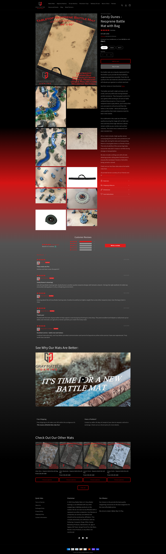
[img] (41, 260)
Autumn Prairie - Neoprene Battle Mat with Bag (94, 471)
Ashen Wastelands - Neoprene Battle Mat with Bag (70, 471)
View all (83, 488)
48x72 (119, 47)
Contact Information (41, 517)
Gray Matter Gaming (80, 552)
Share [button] (104, 198)
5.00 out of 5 (55, 244)
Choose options (47, 480)
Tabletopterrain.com (108, 175)
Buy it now (115, 66)
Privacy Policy (39, 511)
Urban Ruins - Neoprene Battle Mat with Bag (46, 471)
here (123, 86)
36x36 (112, 47)
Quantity (103, 51)
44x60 (104, 47)
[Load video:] (83, 379)
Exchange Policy (39, 508)
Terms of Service (40, 502)
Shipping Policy (39, 514)
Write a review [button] (115, 245)
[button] (122, 5)
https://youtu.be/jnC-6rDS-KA (116, 169)
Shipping (103, 36)
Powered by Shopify (89, 552)
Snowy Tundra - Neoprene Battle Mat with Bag (117, 471)
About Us (38, 505)
